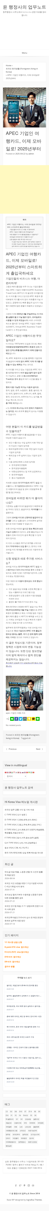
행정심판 (9, 1146)
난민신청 (28, 1127)
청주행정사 (22, 1142)
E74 (7, 1115)
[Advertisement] (24, 34)
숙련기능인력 (32, 1131)
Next (38, 749)
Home (8, 65)
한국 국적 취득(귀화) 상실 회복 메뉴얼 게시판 (24, 852)
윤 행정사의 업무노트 (24, 6)
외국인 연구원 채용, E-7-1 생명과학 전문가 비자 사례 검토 (24, 908)
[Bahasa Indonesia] (14, 772)
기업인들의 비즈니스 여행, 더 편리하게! (22, 230)
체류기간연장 (32, 1142)
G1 (17, 1119)
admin (31, 153)
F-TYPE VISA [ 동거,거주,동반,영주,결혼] (22, 837)
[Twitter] (20, 1185)
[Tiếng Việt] (33, 772)
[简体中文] (6, 772)
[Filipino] (10, 772)
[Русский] (23, 772)
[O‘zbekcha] (31, 772)
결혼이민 (36, 1119)
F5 (31, 1115)
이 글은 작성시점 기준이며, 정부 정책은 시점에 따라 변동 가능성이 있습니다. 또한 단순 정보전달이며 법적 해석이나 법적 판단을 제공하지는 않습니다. (27, 244)
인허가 (8, 1138)
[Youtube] (33, 1185)
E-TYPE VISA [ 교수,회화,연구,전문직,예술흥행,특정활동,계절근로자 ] (24, 831)
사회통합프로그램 (11, 1131)
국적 (25, 1123)
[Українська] (29, 772)
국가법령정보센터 (22, 486)
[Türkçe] (27, 772)
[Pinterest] (24, 1185)
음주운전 (25, 1134)
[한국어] (16, 772)
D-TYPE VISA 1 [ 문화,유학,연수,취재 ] (21, 819)
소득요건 (23, 1131)
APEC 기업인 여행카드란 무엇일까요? (22, 232)
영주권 (8, 1134)
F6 (35, 1115)
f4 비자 (25, 1115)
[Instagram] (29, 1185)
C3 (7, 1112)
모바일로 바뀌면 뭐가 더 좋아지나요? (21, 237)
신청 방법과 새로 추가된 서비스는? (21, 239)
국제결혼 (9, 1127)
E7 (25, 1112)
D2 (11, 1112)
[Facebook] (16, 1185)
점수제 (31, 1138)
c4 (29, 738)
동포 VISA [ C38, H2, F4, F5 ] (16, 847)
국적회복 (40, 1123)
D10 (20, 1112)
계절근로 (9, 1123)
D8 (16, 1112)
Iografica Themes (34, 1200)
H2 (21, 1119)
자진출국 (15, 1138)
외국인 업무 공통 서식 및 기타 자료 (19, 809)
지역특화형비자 (11, 1142)
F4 (20, 1115)
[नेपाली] (21, 772)
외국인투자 (16, 1134)
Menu (24, 53)
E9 (39, 1112)
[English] (8, 772)
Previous (13, 749)
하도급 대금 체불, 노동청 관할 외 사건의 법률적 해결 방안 (24, 873)
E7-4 (30, 1112)
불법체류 (36, 1127)
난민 (21, 1127)
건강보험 (28, 1119)
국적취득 (32, 1123)
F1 (11, 1115)
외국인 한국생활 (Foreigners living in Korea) (22, 70)
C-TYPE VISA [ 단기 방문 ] (16, 814)
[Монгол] (18, 772)
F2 (16, 1115)
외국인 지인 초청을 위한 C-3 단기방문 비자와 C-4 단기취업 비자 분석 (24, 885)
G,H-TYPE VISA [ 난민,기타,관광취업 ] (21, 842)
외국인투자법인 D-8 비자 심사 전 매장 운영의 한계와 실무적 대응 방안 (24, 919)
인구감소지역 (35, 1134)
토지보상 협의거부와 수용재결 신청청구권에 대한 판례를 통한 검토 (23, 896)
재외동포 (24, 1138)
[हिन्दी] (12, 772)
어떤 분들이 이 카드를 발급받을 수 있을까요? (24, 234)
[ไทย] (25, 772)
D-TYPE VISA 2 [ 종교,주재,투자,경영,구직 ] (23, 824)
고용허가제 (17, 1123)
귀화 (15, 1127)
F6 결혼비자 (9, 1119)
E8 (35, 1112)
